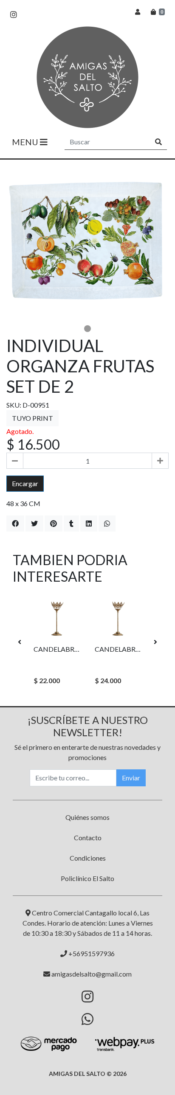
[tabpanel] (87, 241)
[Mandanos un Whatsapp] (87, 1019)
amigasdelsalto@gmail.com (91, 974)
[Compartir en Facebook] (15, 523)
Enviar (131, 778)
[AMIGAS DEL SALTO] (87, 77)
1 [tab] (87, 328)
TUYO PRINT (32, 418)
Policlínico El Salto (87, 878)
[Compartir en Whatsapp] (107, 523)
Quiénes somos (87, 817)
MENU (26, 142)
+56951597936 (91, 953)
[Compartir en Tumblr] (71, 523)
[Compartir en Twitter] (34, 523)
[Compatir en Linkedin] (88, 523)
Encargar (25, 483)
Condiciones (88, 858)
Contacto (88, 837)
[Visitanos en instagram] (13, 14)
